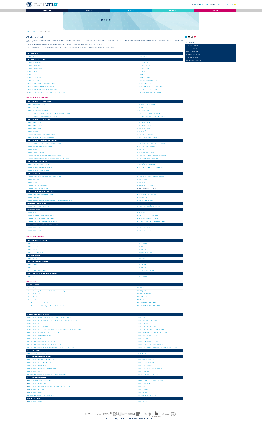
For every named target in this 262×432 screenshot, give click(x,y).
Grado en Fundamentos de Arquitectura (37, 353)
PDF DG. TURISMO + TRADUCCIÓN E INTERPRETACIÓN (150, 86)
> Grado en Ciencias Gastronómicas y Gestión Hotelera (40, 215)
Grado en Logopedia (32, 264)
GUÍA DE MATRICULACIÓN (192, 51)
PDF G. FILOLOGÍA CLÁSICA (143, 65)
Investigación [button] (172, 10)
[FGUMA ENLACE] (106, 414)
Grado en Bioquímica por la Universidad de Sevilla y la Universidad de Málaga (46, 291)
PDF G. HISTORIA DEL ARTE (143, 77)
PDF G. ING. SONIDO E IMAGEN (144, 365)
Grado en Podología (32, 249)
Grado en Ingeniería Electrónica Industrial (37, 326)
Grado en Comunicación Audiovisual (36, 104)
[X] (189, 36)
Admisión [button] (130, 10)
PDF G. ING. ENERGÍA (142, 317)
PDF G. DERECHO (141, 182)
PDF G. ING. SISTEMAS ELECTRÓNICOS (146, 362)
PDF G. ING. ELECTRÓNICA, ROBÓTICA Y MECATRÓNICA (150, 329)
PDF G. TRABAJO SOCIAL (142, 197)
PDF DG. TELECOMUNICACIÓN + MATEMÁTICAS (148, 306)
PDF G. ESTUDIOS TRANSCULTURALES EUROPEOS (149, 92)
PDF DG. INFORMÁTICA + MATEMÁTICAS (146, 395)
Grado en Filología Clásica (33, 65)
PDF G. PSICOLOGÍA (141, 267)
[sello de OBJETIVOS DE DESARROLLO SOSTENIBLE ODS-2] (89, 414)
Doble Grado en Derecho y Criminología (37, 185)
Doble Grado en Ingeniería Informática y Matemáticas (40, 303)
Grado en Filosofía (33, 71)
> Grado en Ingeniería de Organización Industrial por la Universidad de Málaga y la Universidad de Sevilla (52, 320)
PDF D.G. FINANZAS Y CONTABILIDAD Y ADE (147, 158)
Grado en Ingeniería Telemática (35, 371)
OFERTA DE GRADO (35, 31)
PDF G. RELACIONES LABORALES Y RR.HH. (147, 194)
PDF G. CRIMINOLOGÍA (142, 179)
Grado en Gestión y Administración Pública (38, 164)
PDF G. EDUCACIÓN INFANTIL (144, 122)
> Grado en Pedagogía (32, 131)
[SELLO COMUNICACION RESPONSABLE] (131, 414)
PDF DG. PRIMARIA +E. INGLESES (145, 83)
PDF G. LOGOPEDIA (141, 264)
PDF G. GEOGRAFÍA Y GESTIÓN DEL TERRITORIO (148, 206)
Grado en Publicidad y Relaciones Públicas (37, 110)
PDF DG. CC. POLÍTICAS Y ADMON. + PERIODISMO (149, 113)
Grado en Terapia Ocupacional (35, 252)
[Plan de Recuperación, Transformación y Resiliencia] (165, 414)
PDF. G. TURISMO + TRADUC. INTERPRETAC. (147, 218)
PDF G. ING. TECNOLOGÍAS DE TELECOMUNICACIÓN (149, 368)
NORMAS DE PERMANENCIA (193, 54)
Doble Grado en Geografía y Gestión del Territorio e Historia (42, 89)
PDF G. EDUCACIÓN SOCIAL (143, 128)
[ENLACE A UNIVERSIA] (97, 414)
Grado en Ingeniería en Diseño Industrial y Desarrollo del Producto (43, 332)
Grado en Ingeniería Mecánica (34, 338)
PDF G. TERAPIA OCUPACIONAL (144, 252)
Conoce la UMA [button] (47, 10)
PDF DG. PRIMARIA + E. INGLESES (145, 134)
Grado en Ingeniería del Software (36, 389)
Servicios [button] (214, 10)
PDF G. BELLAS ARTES (142, 56)
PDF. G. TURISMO (141, 212)
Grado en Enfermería (32, 243)
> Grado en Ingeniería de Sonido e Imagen (37, 365)
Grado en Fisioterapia (32, 246)
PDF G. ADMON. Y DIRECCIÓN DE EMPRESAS (147, 146)
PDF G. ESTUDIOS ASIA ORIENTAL (145, 200)
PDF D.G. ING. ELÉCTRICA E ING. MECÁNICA (147, 341)
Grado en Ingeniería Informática (35, 392)
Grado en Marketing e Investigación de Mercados (39, 167)
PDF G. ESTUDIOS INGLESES (143, 62)
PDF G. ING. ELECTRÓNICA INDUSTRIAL (146, 326)
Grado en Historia (31, 74)
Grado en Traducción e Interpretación (36, 80)
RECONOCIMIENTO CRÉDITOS (193, 60)
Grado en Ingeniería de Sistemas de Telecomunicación (40, 359)
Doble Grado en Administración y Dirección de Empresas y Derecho (44, 143)
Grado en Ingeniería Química (35, 401)
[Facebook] (186, 36)
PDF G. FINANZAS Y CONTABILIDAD (145, 152)
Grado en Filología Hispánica (34, 68)
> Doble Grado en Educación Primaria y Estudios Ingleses (41, 83)
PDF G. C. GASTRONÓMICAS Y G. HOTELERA (147, 215)
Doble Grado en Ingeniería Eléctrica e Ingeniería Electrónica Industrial (44, 344)
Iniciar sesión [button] (228, 4)
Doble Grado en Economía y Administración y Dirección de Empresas (44, 155)
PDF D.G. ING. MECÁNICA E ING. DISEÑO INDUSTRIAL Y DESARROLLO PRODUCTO (157, 347)
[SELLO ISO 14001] (148, 414)
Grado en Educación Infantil (34, 122)
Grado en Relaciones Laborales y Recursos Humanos (40, 194)
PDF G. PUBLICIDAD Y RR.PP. (143, 110)
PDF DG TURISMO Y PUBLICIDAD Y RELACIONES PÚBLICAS (151, 116)
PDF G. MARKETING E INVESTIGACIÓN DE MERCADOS (150, 167)
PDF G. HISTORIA (141, 74)
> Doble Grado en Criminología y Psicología (37, 188)
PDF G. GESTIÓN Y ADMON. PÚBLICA (146, 164)
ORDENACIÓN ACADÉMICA (192, 57)
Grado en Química (32, 300)
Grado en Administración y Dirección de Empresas (39, 146)
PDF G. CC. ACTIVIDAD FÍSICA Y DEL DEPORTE (148, 137)
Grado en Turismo (32, 212)
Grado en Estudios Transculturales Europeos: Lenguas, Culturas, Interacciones (46, 92)
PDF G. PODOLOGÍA (141, 249)
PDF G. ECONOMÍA (141, 149)
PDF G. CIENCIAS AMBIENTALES (144, 294)
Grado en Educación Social (34, 128)
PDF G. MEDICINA (141, 258)
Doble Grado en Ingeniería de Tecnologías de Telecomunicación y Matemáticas (46, 306)
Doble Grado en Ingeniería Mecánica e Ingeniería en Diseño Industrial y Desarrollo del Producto (50, 347)
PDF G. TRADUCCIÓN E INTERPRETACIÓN (147, 80)
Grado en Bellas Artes (32, 56)
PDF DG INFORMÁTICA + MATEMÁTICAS (146, 303)
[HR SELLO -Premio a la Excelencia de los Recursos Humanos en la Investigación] (156, 414)
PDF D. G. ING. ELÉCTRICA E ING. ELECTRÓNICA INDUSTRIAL (151, 344)
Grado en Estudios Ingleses (34, 62)
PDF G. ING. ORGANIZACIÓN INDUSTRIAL (147, 320)
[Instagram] (192, 36)
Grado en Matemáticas (33, 297)
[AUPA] (122, 414)
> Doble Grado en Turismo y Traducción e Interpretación (40, 86)
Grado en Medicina (32, 258)
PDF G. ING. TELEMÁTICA (143, 371)
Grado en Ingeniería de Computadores (37, 383)
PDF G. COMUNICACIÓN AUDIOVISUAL (146, 104)
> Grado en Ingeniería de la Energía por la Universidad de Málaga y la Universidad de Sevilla (49, 317)
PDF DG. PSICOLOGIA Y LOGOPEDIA (145, 270)
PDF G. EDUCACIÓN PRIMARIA (144, 230)
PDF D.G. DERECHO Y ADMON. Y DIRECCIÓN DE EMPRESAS (151, 176)
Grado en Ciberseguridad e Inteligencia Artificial (39, 380)
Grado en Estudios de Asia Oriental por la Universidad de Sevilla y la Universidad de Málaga (49, 200)
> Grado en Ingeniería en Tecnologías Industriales (39, 335)
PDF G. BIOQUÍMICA (141, 291)
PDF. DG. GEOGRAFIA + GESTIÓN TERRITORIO (148, 89)
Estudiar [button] (88, 10)
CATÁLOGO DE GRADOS (192, 45)
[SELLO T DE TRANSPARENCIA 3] (139, 414)
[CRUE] (114, 414)
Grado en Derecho (32, 182)
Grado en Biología (32, 288)
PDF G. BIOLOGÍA (141, 288)
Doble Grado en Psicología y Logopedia (37, 270)
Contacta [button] (218, 4)
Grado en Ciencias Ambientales (35, 294)
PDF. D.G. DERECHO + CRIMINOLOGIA (146, 185)
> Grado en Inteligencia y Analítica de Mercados (38, 170)
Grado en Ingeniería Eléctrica (34, 323)
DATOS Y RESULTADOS (191, 48)
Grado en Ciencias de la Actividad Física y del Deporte (41, 137)
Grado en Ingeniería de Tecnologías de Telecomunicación (41, 368)
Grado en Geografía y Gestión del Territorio (38, 206)
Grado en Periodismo (32, 107)
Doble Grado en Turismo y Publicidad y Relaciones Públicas (42, 116)
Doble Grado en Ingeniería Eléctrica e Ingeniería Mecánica (41, 341)
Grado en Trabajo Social (33, 197)
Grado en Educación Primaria (34, 125)
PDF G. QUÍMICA (141, 300)
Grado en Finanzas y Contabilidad (35, 152)
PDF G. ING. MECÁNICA (142, 338)
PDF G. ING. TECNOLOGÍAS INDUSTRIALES (147, 335)
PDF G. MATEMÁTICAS (142, 297)
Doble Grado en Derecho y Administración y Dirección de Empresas (44, 176)
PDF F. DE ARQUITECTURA (143, 353)
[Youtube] (195, 36)
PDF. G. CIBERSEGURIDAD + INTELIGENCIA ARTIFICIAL (150, 380)
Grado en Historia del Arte (34, 77)
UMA (27, 31)
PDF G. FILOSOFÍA (141, 71)
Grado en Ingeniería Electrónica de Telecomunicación (41, 362)
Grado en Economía (32, 149)
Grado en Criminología (33, 179)
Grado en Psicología (32, 267)
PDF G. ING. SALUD (141, 386)
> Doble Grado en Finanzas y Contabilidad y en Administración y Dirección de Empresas (48, 158)
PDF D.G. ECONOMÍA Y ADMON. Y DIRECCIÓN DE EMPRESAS (151, 155)
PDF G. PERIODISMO (142, 107)
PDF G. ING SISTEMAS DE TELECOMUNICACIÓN (148, 359)
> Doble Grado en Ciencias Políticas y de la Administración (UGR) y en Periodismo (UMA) (48, 113)
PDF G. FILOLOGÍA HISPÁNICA (144, 68)
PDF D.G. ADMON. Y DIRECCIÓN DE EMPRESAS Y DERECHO (151, 143)
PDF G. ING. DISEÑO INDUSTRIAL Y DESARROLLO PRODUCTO (152, 332)
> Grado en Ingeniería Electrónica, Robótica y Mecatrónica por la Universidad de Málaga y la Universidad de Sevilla (54, 329)
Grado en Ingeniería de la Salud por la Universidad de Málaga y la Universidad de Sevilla (49, 386)
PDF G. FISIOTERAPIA (142, 246)
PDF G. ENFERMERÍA (142, 243)
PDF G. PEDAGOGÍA (141, 131)
